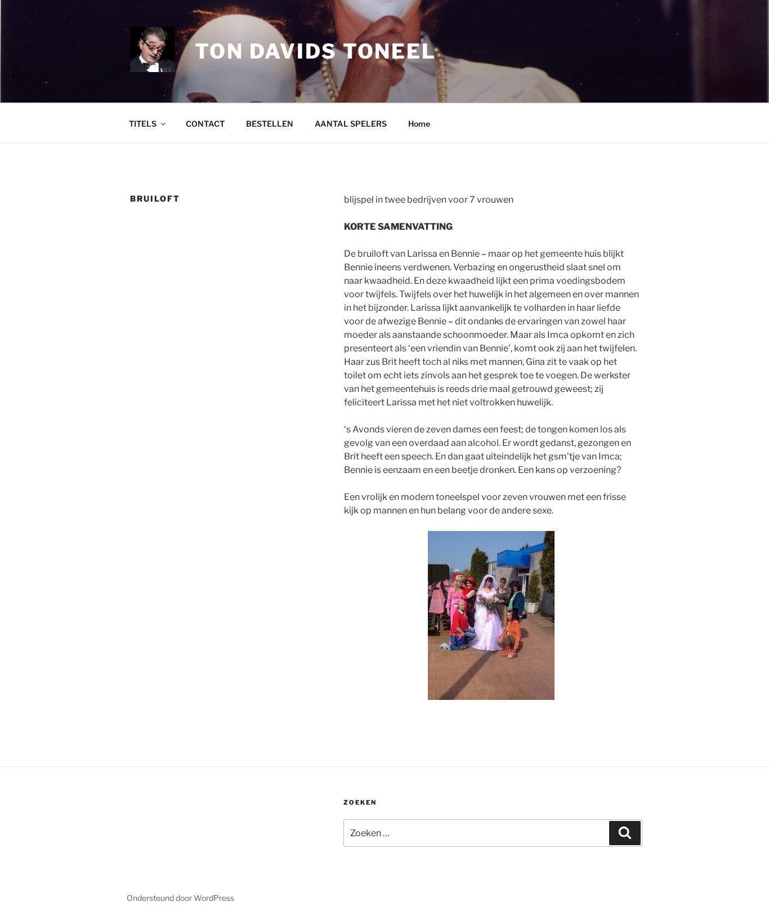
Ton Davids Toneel (315, 51)
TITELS (143, 123)
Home (419, 123)
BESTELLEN (269, 123)
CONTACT (205, 123)
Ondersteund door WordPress (180, 898)
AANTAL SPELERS (351, 123)
